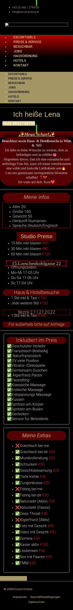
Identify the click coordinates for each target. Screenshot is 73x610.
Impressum (20, 597)
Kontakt (21, 65)
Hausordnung (19, 92)
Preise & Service (20, 78)
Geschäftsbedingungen (45, 597)
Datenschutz (36, 602)
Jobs (12, 87)
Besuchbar (16, 83)
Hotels (13, 96)
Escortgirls (17, 74)
